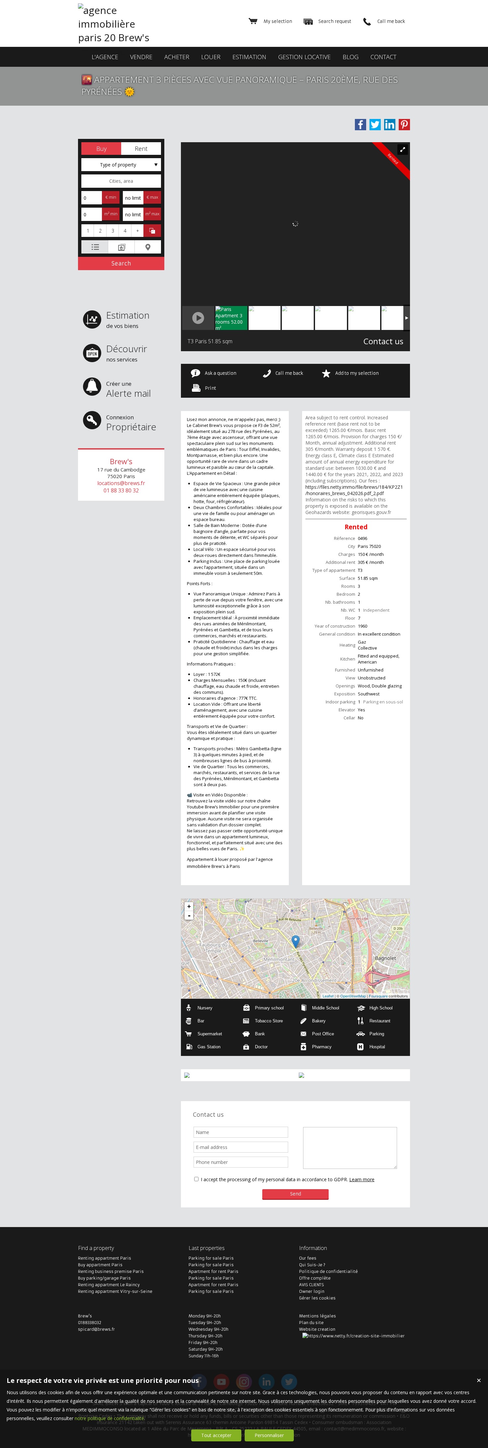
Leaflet (328, 995)
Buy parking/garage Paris (104, 1278)
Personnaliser (269, 1435)
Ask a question (220, 373)
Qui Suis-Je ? (312, 1264)
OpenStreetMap (353, 995)
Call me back (289, 373)
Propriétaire (131, 423)
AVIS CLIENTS (311, 1284)
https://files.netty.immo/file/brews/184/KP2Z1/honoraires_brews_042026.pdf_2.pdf (354, 490)
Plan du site (311, 1322)
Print (210, 388)
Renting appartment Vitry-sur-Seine (115, 1291)
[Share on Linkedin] (389, 124)
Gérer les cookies (317, 1297)
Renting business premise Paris (111, 1271)
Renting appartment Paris (104, 1258)
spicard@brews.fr (96, 1329)
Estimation (127, 319)
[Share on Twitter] (375, 124)
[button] (101, 148)
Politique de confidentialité (328, 1271)
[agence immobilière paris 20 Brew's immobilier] (119, 51)
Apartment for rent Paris (213, 1271)
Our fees (307, 1258)
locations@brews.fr (121, 483)
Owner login (311, 1291)
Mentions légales (317, 1315)
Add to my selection (357, 373)
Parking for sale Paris (211, 1258)
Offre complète (315, 1278)
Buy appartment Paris (100, 1264)
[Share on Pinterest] (404, 124)
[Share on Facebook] (360, 124)
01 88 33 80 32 (121, 490)
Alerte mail (128, 389)
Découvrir (126, 352)
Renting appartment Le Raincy (109, 1284)
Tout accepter (216, 1435)
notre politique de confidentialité (109, 1418)
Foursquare (378, 995)
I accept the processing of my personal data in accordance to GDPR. (274, 1179)
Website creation (317, 1329)
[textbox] (121, 181)
